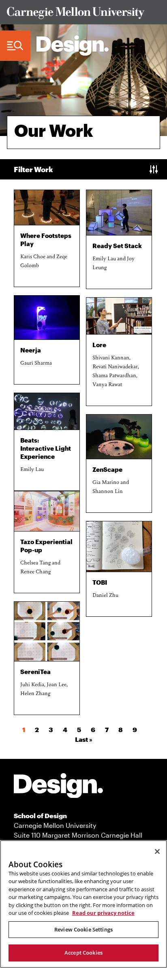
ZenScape (107, 469)
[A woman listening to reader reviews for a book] (119, 316)
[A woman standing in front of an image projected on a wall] (46, 411)
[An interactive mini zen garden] (119, 437)
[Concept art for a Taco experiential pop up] (46, 511)
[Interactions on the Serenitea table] (46, 631)
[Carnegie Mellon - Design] (58, 787)
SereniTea (35, 671)
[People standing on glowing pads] (46, 207)
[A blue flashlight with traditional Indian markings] (46, 317)
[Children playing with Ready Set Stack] (119, 212)
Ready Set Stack (117, 245)
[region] (83, 904)
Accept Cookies (83, 952)
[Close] (157, 851)
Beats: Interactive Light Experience (45, 448)
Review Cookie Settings (83, 929)
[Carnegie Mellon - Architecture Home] (72, 45)
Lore (99, 344)
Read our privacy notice (103, 912)
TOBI (99, 582)
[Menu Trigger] (15, 46)
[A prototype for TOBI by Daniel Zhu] (119, 546)
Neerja (30, 350)
